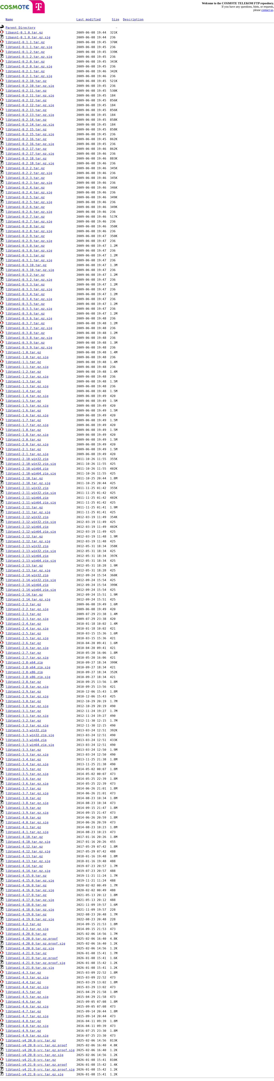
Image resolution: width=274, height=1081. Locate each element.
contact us (267, 10)
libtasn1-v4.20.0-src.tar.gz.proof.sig (40, 1050)
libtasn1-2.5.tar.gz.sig (27, 638)
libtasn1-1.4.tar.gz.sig (27, 396)
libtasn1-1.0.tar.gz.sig (27, 357)
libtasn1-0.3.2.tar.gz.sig (29, 279)
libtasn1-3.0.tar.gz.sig (27, 706)
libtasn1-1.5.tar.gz (23, 401)
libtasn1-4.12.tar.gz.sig (28, 851)
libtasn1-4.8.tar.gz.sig (27, 1026)
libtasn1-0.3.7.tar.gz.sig (29, 328)
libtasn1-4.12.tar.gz (24, 846)
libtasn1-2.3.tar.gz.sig (27, 619)
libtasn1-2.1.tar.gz (23, 449)
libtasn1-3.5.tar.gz (23, 769)
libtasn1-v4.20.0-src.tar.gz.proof (36, 1045)
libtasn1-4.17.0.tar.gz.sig (30, 900)
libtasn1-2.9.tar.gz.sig (27, 696)
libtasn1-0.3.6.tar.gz (25, 313)
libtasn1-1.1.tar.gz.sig (27, 367)
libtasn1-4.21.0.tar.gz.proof (32, 958)
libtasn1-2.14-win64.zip (27, 585)
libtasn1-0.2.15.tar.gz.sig (30, 134)
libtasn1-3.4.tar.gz (23, 759)
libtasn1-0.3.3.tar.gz (25, 284)
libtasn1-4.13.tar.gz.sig (28, 861)
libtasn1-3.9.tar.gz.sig (27, 812)
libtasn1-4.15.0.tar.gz (26, 875)
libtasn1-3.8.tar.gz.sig (27, 803)
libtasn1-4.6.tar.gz (23, 1001)
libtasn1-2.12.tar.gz (24, 536)
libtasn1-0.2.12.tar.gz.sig (30, 105)
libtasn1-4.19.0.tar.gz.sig (30, 919)
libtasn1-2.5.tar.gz (23, 633)
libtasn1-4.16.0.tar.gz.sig (30, 890)
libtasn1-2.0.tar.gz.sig (27, 444)
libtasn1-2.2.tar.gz (23, 604)
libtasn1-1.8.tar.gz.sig (27, 435)
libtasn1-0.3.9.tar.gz (25, 342)
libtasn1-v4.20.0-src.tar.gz (31, 1040)
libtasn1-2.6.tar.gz (23, 643)
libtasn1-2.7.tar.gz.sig (27, 657)
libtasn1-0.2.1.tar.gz (25, 71)
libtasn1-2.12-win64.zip (27, 527)
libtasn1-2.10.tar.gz (24, 478)
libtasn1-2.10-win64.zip (27, 468)
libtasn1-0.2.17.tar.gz (26, 149)
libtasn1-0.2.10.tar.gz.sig (30, 86)
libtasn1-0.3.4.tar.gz (25, 294)
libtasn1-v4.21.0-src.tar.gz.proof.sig (40, 1069)
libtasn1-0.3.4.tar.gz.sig (29, 299)
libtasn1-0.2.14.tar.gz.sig (30, 124)
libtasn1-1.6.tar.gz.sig (27, 415)
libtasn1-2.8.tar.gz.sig (27, 686)
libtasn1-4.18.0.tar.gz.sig (30, 909)
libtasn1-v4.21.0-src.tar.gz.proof (36, 1064)
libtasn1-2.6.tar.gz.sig (27, 648)
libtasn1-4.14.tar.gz (24, 866)
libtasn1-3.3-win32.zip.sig (30, 735)
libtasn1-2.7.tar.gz (23, 653)
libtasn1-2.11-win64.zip (27, 497)
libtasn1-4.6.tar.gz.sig (27, 1006)
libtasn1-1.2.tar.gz (23, 372)
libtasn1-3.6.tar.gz (23, 779)
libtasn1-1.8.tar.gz (23, 430)
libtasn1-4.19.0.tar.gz (26, 914)
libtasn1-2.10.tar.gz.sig (28, 483)
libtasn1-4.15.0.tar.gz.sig (30, 880)
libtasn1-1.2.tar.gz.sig (27, 376)
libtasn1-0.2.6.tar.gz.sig (29, 212)
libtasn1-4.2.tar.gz (23, 924)
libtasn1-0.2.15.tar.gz (26, 129)
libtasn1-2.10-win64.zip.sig (31, 473)
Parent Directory (20, 27)
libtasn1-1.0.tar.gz (23, 352)
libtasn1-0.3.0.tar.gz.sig (29, 250)
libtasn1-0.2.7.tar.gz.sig (29, 221)
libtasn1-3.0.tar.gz (23, 701)
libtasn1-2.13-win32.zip (27, 546)
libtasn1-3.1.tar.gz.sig (27, 716)
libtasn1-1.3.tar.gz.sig (27, 386)
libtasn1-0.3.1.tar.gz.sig (29, 260)
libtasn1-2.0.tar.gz (23, 439)
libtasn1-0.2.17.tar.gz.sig (30, 153)
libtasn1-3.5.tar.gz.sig (27, 774)
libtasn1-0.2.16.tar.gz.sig (30, 144)
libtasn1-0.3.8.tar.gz (25, 333)
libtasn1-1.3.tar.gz (23, 381)
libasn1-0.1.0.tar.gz (24, 32)
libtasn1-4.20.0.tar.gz (26, 934)
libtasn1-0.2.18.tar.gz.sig (30, 163)
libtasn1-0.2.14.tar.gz (26, 120)
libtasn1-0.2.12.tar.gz (26, 100)
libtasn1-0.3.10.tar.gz (26, 265)
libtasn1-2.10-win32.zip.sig (31, 464)
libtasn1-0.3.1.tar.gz (25, 255)
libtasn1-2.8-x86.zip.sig (28, 677)
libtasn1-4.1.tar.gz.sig (27, 832)
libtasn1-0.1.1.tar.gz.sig (29, 47)
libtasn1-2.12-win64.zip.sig (31, 531)
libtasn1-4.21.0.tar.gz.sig (30, 968)
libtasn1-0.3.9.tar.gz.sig (29, 347)
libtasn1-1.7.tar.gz (23, 420)
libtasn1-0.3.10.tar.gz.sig (30, 270)
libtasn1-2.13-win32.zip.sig (31, 551)
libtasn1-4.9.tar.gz (23, 1031)
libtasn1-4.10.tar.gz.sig (28, 842)
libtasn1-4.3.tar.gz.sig (27, 977)
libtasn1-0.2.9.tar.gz (25, 236)
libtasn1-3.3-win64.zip (26, 740)
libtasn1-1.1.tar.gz (23, 362)
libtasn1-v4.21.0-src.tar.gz (31, 1060)
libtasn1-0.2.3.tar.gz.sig (29, 183)
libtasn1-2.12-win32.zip (27, 517)
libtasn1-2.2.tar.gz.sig (27, 609)
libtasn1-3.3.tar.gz (23, 749)
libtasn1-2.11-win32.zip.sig (31, 493)
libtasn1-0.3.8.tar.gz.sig (29, 338)
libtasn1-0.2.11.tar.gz (26, 90)
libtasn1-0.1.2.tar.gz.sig (29, 57)
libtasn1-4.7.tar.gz (23, 1011)
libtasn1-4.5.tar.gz (23, 992)
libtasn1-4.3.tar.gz (23, 972)
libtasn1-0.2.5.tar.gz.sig (29, 202)
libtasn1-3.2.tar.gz (23, 720)
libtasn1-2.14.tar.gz (24, 594)
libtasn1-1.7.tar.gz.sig (27, 425)
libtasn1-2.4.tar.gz (23, 623)
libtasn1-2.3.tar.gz (23, 614)
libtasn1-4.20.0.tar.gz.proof (32, 938)
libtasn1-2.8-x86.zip (24, 672)
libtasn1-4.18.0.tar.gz (26, 905)
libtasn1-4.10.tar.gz (24, 837)
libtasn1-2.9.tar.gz (23, 691)
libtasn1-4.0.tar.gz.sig (27, 822)
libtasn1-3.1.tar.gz (23, 711)
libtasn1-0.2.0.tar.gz (25, 61)
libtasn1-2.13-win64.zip (27, 556)
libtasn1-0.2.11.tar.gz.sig (30, 95)
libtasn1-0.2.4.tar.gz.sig (29, 192)
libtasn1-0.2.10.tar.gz (26, 81)
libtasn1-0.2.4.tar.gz (25, 187)
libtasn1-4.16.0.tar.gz (26, 885)
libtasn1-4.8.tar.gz (23, 1021)
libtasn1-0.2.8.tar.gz (25, 226)
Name (9, 19)
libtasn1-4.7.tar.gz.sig (27, 1016)
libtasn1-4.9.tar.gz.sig (27, 1035)
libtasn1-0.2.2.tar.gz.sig (29, 173)
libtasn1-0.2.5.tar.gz (25, 197)
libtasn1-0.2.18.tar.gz (26, 158)
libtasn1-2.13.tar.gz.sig (28, 570)
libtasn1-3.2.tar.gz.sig (27, 725)
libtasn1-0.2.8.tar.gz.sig (29, 231)
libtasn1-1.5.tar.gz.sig (27, 405)
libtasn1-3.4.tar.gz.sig (27, 764)
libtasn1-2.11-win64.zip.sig (31, 502)
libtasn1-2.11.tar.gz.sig (28, 512)
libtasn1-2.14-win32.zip (27, 575)
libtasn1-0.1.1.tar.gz (25, 42)
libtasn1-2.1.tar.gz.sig (27, 454)
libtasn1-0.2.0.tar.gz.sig (29, 66)
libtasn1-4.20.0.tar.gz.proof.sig (35, 943)
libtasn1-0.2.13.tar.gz (26, 110)
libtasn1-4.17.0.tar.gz (26, 895)
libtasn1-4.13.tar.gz (24, 856)
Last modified (88, 19)
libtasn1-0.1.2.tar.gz (25, 52)
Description (133, 19)
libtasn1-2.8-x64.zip (24, 662)
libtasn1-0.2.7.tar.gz (25, 216)
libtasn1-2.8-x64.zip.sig (28, 667)
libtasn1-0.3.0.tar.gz (25, 246)
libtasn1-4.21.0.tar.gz (26, 953)
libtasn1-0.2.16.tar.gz (26, 139)
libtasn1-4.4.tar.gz (23, 982)
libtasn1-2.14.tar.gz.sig (28, 599)
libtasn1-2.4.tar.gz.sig (27, 628)
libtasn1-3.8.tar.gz (23, 798)
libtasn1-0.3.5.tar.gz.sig (29, 309)
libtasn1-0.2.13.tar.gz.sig (30, 115)
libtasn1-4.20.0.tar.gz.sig (30, 948)
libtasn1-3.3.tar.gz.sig (27, 754)
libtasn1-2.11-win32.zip (27, 488)
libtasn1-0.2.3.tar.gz (25, 178)
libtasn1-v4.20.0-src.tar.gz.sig (34, 1055)
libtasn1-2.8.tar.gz (23, 682)
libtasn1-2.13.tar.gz (24, 565)
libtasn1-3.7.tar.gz (23, 788)
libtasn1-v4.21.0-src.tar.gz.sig (34, 1074)
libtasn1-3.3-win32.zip (26, 730)
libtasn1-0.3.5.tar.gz (25, 304)
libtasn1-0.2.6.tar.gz (25, 207)
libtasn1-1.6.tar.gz (23, 410)
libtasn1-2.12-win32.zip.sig (31, 522)
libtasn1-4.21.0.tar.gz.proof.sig (35, 963)
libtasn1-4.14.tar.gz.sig (28, 871)
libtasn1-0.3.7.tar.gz (25, 323)
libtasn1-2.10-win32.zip (27, 459)
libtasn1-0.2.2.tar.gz (25, 168)
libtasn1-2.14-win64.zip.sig (31, 590)
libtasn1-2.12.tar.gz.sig (28, 541)
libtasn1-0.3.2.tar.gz (25, 275)
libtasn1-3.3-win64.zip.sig (30, 745)
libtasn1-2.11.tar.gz (24, 507)
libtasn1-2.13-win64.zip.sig (31, 560)
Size (115, 19)
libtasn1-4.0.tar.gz (23, 817)
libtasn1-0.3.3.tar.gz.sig (29, 289)
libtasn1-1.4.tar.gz (23, 391)
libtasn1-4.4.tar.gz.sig (27, 987)
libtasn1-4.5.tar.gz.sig (27, 997)
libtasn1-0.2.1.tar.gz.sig (29, 76)
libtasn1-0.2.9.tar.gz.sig (29, 241)
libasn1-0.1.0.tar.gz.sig (28, 37)
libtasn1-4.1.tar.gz (23, 827)
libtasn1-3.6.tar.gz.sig (27, 783)
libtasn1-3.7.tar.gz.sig (27, 793)
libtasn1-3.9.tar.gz (23, 808)
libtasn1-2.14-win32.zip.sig (31, 580)
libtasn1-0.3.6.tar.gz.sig (29, 318)
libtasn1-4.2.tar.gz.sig (27, 929)
